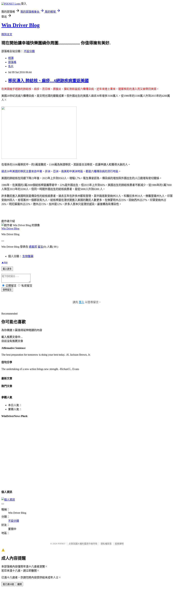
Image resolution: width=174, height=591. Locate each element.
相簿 (11, 58)
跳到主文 (6, 34)
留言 (40, 246)
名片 (11, 66)
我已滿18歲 (8, 584)
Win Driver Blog (20, 25)
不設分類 (29, 51)
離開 (19, 584)
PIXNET (61, 543)
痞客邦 (33, 246)
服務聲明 (119, 543)
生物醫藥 (27, 256)
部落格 (12, 62)
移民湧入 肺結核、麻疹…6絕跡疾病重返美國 (48, 80)
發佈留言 (7, 289)
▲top (4, 262)
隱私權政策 (106, 543)
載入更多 (7, 269)
